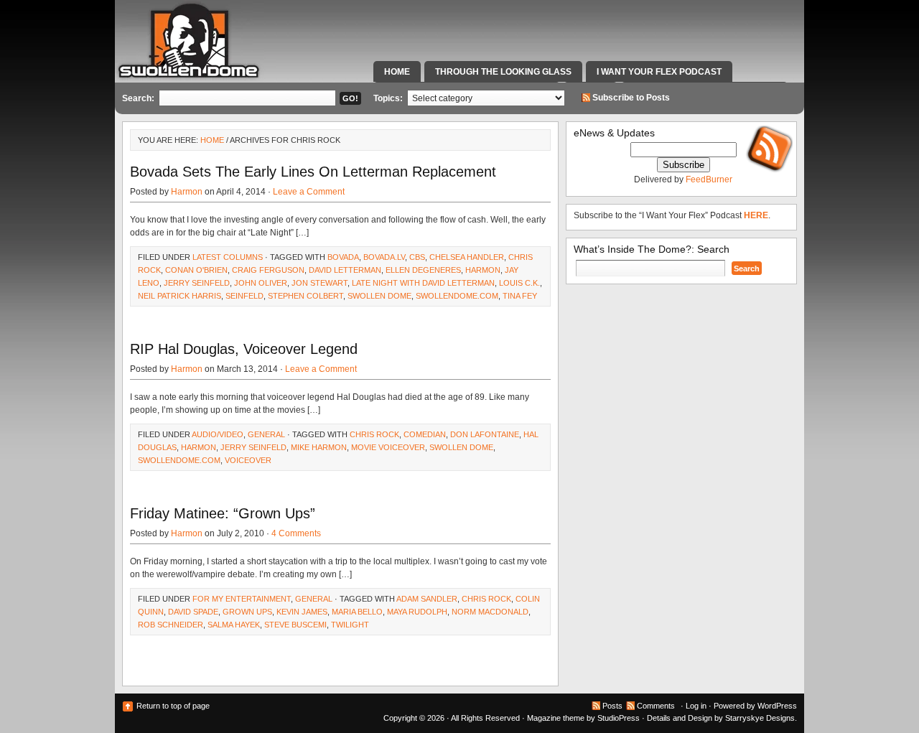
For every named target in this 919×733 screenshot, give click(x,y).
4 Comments (296, 533)
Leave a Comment (309, 192)
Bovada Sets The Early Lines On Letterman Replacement (313, 171)
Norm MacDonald (490, 611)
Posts (612, 705)
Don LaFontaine (484, 434)
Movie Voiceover (388, 447)
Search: (138, 98)
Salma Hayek (233, 624)
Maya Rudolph (417, 611)
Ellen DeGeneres (423, 270)
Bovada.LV (384, 257)
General (266, 434)
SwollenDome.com (457, 295)
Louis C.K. (519, 283)
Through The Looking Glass (503, 72)
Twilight (350, 624)
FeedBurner (709, 179)
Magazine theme (555, 718)
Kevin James (301, 611)
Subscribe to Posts (631, 98)
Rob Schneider (170, 624)
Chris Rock (374, 434)
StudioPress (618, 718)
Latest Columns (227, 257)
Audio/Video (217, 434)
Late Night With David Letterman (423, 283)
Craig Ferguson (268, 270)
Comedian (424, 434)
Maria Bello (357, 611)
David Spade (193, 611)
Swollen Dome (379, 295)
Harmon (186, 192)
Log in (696, 705)
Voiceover (248, 460)
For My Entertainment (241, 598)
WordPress (777, 705)
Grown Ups (247, 611)
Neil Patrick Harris (179, 295)
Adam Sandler (426, 598)
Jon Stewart (319, 283)
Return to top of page (173, 705)
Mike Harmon (319, 447)
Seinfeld (244, 295)
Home (397, 72)
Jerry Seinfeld (197, 283)
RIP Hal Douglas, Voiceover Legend (244, 349)
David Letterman (345, 270)
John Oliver (260, 283)
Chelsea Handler (466, 257)
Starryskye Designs (760, 718)
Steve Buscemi (295, 624)
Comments (656, 705)
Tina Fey (520, 295)
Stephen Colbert (305, 295)
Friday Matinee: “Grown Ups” (222, 513)
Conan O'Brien (196, 270)
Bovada (343, 257)
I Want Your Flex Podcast (659, 72)
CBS (417, 257)
